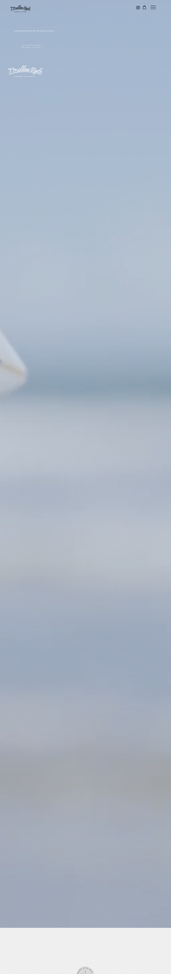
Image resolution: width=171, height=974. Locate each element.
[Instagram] (138, 7)
